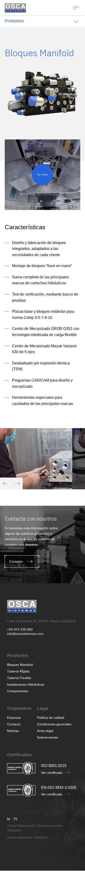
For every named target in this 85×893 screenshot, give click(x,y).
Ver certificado (51, 772)
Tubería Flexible (19, 678)
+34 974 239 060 (20, 629)
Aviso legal (45, 731)
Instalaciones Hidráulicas (25, 684)
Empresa (14, 717)
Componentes (17, 691)
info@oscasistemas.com (25, 634)
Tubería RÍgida (18, 671)
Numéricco (40, 837)
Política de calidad (50, 717)
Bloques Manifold (20, 665)
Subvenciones (47, 737)
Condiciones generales (54, 724)
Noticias (13, 731)
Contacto (14, 724)
